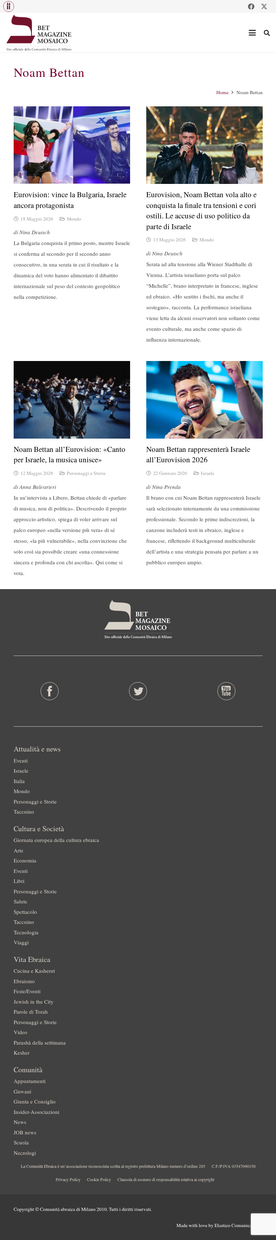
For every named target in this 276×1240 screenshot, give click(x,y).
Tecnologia (26, 932)
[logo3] (39, 33)
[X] (264, 6)
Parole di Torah (31, 1011)
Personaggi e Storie (86, 473)
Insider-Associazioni (36, 1111)
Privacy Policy (68, 1179)
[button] (8, 6)
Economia (25, 860)
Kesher (21, 1052)
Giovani (22, 1091)
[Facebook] (251, 6)
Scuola (21, 1142)
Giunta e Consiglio (35, 1101)
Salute (20, 901)
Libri (19, 880)
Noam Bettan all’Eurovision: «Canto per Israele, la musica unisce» (69, 454)
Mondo (74, 219)
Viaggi (21, 942)
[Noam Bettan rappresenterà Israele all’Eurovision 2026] (204, 400)
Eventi (21, 760)
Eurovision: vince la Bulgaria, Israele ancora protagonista (70, 199)
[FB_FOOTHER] (50, 691)
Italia (19, 781)
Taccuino (24, 811)
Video (20, 1032)
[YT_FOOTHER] (226, 691)
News (20, 1121)
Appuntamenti (30, 1080)
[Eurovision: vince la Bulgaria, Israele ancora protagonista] (72, 145)
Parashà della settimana (40, 1042)
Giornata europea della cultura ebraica (56, 839)
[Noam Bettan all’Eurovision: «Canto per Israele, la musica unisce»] (72, 400)
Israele (207, 473)
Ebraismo (24, 981)
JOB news (25, 1132)
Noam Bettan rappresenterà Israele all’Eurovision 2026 (198, 454)
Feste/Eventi (27, 991)
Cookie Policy (99, 1179)
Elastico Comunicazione (239, 1225)
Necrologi (25, 1152)
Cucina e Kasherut (34, 970)
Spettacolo (25, 911)
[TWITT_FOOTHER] (138, 691)
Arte (18, 850)
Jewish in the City (34, 1001)
